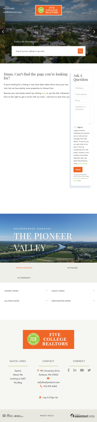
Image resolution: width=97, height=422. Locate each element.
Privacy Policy (82, 164)
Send (78, 169)
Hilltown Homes (11, 301)
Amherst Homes (11, 291)
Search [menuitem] (18, 370)
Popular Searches (24, 268)
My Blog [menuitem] (18, 382)
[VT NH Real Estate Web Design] (82, 416)
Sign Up (54, 397)
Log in (46, 397)
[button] (3, 32)
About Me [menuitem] (18, 374)
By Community (24, 278)
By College (73, 268)
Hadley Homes (58, 291)
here (43, 93)
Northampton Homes (61, 301)
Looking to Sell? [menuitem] (18, 378)
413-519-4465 (8, 8)
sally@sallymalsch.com (12, 12)
